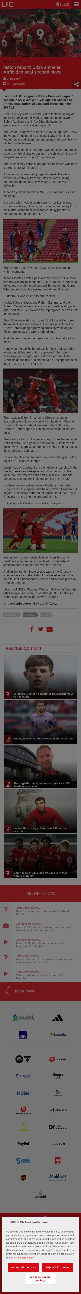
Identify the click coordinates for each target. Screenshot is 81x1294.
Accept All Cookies (23, 1267)
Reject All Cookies (57, 1267)
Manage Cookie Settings (40, 1279)
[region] (40, 1254)
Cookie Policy (26, 1257)
